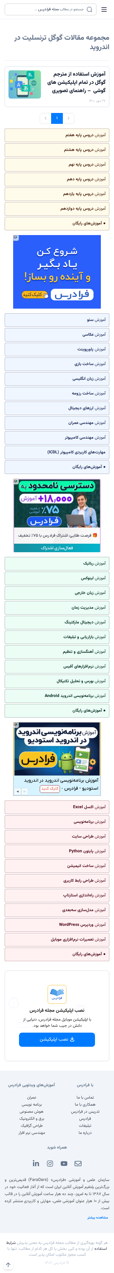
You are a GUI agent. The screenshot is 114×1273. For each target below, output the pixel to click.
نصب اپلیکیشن (54, 1039)
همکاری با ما (85, 1104)
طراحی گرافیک (32, 1126)
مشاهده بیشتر (97, 1217)
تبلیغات (85, 1126)
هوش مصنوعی (32, 1112)
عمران (31, 1097)
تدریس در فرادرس (85, 1112)
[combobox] (47, 9)
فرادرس (85, 1119)
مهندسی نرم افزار (31, 1133)
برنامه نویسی (32, 1104)
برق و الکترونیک (31, 1119)
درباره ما (85, 1133)
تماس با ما (85, 1097)
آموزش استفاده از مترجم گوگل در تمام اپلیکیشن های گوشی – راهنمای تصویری (76, 82)
